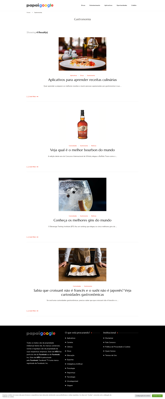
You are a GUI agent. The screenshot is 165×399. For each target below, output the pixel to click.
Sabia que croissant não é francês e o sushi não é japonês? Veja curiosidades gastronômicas (82, 292)
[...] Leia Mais (31, 96)
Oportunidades (122, 5)
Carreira (70, 342)
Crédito (133, 5)
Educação (70, 355)
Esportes (70, 359)
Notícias (93, 146)
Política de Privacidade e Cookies (117, 347)
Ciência (69, 347)
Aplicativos (108, 5)
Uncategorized (72, 381)
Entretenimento (95, 5)
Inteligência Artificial (74, 364)
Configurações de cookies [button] (143, 396)
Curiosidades (73, 146)
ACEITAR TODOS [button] (157, 396)
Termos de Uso (111, 355)
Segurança (71, 372)
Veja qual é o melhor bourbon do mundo (82, 150)
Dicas (83, 5)
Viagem (70, 385)
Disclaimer (109, 338)
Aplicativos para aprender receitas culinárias (82, 80)
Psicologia (71, 368)
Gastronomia (91, 75)
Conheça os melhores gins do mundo (82, 220)
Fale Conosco (110, 342)
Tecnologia (71, 377)
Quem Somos (110, 351)
